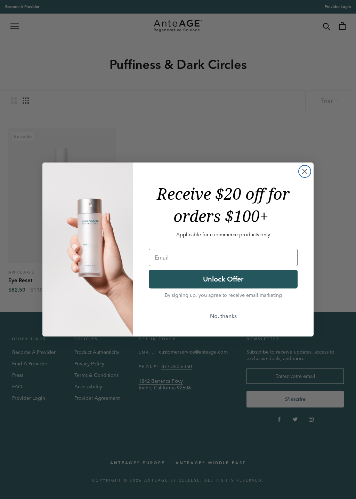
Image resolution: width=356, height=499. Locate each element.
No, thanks (223, 315)
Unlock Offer (223, 279)
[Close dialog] (305, 171)
